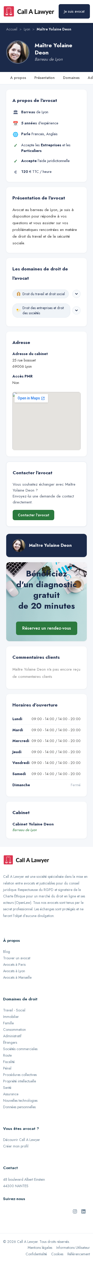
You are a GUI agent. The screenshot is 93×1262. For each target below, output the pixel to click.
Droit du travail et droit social (43, 293)
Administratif (12, 1036)
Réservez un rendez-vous (46, 628)
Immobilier (11, 1016)
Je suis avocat (74, 11)
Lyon (27, 29)
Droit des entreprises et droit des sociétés (43, 310)
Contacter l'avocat (33, 515)
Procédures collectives (20, 1074)
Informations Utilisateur (73, 1247)
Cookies (57, 1254)
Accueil (11, 29)
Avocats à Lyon (14, 971)
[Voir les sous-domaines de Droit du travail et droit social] (76, 294)
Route (7, 1055)
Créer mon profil (15, 1146)
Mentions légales (40, 1247)
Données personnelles (19, 1107)
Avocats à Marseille (17, 977)
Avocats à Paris (14, 964)
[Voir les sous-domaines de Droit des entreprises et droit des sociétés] (76, 310)
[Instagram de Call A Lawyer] (75, 1210)
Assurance (10, 1094)
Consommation (14, 1029)
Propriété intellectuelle (19, 1081)
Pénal (7, 1068)
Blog (6, 951)
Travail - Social (14, 1010)
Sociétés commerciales (20, 1048)
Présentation (44, 77)
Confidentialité (36, 1254)
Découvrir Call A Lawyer (21, 1139)
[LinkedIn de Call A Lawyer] (83, 1210)
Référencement (78, 1254)
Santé (7, 1087)
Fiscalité (9, 1061)
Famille (8, 1023)
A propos (18, 77)
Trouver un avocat (16, 958)
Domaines (71, 77)
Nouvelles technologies (20, 1100)
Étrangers (10, 1042)
